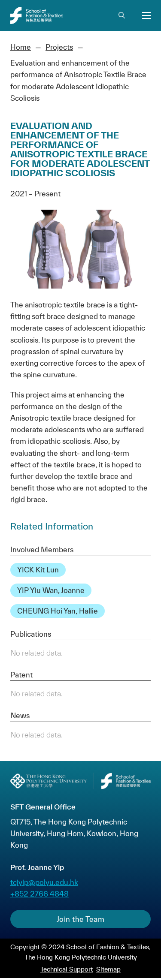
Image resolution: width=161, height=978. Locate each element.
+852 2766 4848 (39, 894)
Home (20, 47)
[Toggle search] (121, 15)
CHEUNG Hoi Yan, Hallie (57, 611)
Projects (59, 47)
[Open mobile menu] (146, 15)
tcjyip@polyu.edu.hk (44, 882)
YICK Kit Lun (38, 570)
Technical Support (66, 969)
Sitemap (108, 969)
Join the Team (81, 919)
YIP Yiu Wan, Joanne (51, 590)
